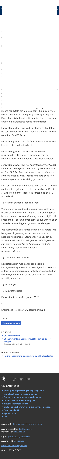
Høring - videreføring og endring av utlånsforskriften (28, 356)
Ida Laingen (19, 431)
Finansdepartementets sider (27, 424)
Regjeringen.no (19, 379)
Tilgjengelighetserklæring (16, 404)
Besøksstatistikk (11, 410)
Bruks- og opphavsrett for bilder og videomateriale (27, 407)
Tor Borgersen (25, 429)
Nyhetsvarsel (10, 413)
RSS (6, 416)
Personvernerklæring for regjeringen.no (23, 397)
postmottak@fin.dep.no (19, 436)
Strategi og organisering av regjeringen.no (24, 390)
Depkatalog (19, 441)
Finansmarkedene (11, 323)
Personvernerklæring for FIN (14, 445)
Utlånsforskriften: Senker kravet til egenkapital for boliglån (27, 340)
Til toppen (29, 368)
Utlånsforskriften (12, 335)
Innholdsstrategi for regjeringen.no (20, 394)
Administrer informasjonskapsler (19, 400)
